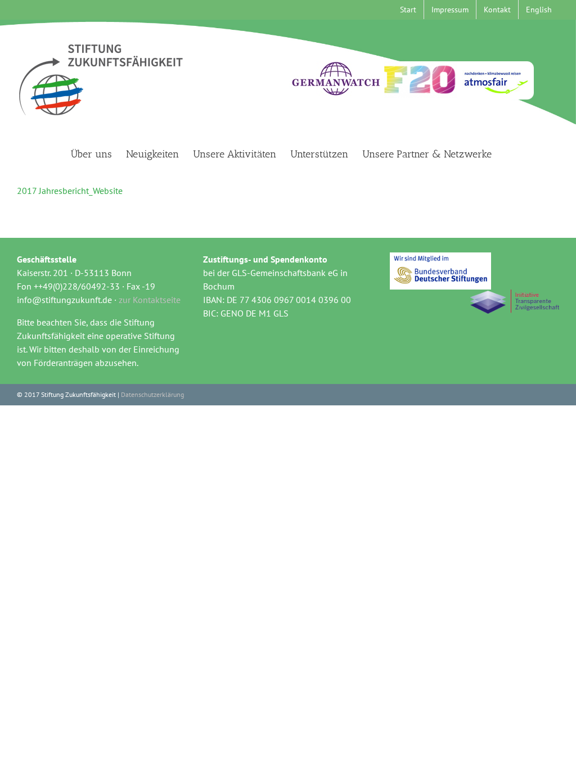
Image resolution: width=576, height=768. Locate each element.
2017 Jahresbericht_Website (70, 190)
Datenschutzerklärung (152, 394)
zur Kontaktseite (150, 299)
